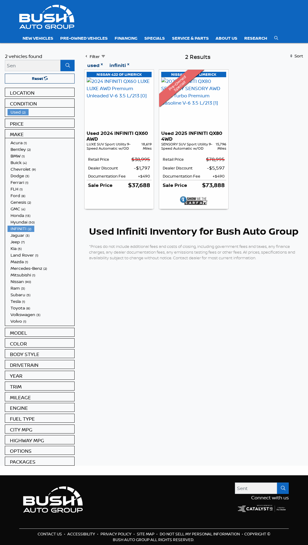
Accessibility (81, 534)
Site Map (146, 534)
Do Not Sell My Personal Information (200, 534)
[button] (38, 38)
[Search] (67, 65)
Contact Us (50, 534)
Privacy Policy (116, 534)
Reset (38, 78)
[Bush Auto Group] (46, 16)
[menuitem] (41, 112)
